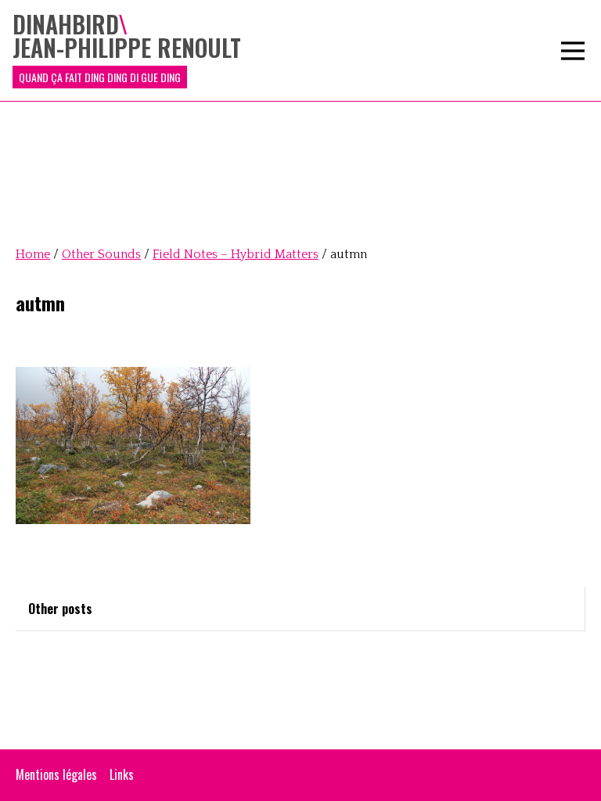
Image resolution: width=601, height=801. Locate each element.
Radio (262, 216)
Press (262, 403)
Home (33, 254)
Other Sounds (282, 278)
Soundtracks (279, 247)
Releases (270, 341)
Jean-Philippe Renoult (301, 122)
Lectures (269, 497)
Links (122, 774)
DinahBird (273, 90)
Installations (279, 184)
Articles (268, 372)
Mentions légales (56, 774)
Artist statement (290, 59)
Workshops (275, 466)
